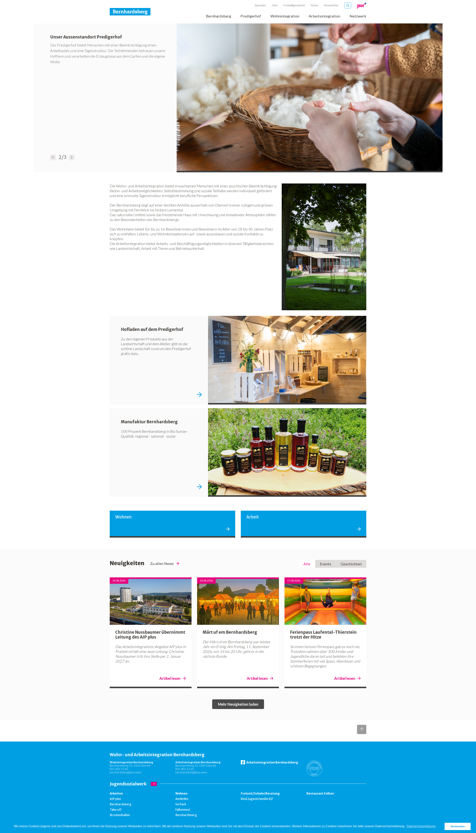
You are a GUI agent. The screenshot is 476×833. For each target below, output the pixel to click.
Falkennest (182, 809)
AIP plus (115, 799)
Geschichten (351, 564)
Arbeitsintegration (324, 16)
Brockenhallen (120, 815)
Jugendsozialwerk (128, 784)
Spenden (260, 5)
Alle (306, 564)
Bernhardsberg (218, 16)
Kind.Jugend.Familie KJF (257, 799)
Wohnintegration (284, 16)
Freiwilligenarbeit (294, 5)
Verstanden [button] (458, 826)
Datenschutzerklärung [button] (420, 826)
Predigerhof (250, 16)
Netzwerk (358, 16)
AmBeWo (181, 799)
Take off (116, 809)
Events (325, 564)
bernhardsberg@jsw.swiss (125, 772)
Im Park (180, 804)
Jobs (274, 5)
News (314, 5)
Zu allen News (162, 563)
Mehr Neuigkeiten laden (238, 704)
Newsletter (331, 5)
